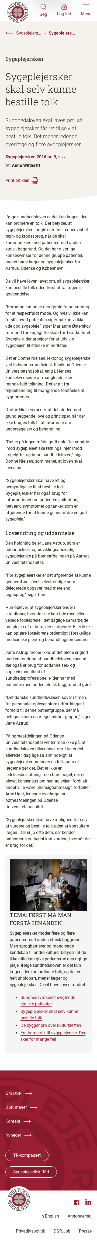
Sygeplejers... (28, 33)
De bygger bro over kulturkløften (50, 1025)
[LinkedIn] (88, 1202)
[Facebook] (77, 1202)
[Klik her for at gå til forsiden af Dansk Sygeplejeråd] (22, 10)
